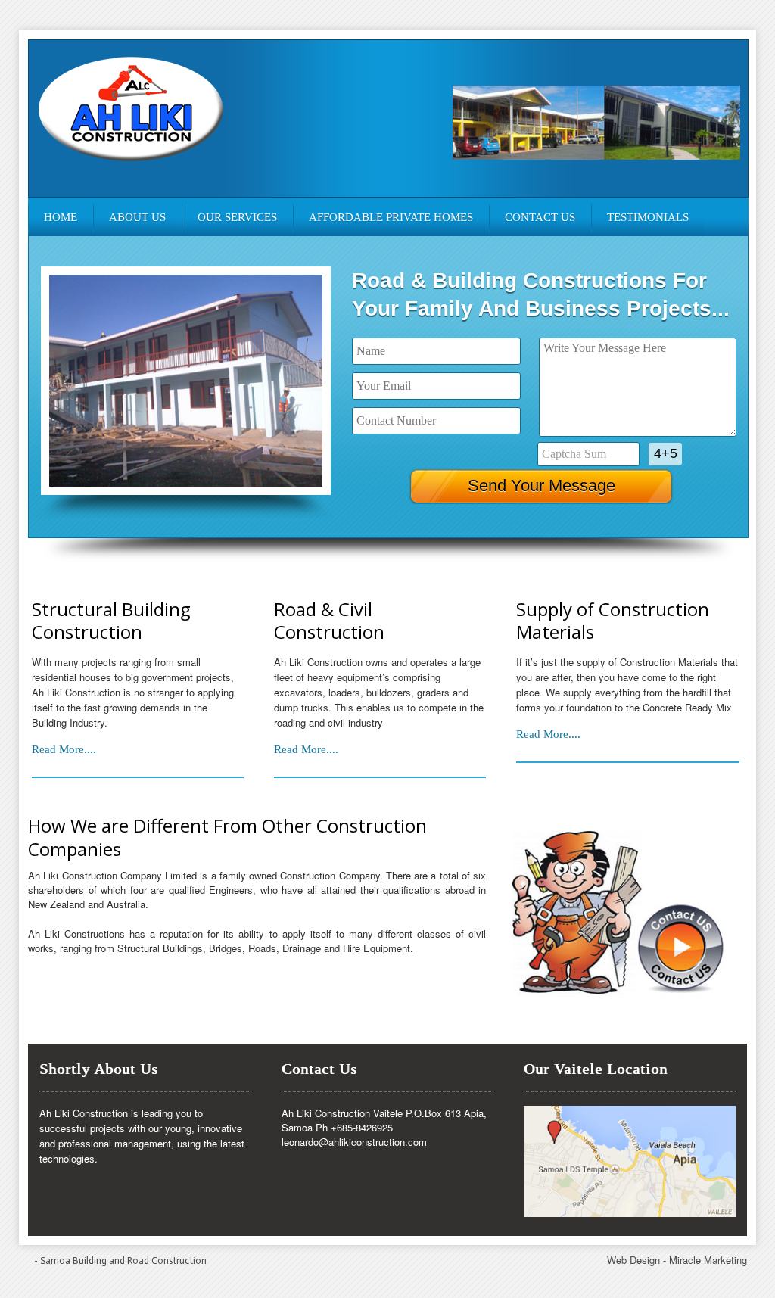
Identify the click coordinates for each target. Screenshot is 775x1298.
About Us (137, 217)
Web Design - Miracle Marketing (677, 1260)
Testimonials (648, 217)
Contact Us (540, 217)
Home (60, 217)
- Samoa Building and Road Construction (120, 1260)
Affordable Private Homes (391, 217)
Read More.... (64, 749)
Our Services (237, 217)
